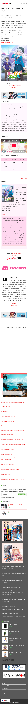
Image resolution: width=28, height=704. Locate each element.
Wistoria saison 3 (4, 472)
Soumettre (22, 494)
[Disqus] (14, 353)
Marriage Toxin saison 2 (6, 474)
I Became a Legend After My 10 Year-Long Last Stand (12, 439)
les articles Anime (16, 83)
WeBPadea (17, 702)
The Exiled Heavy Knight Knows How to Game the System (13, 444)
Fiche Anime (11, 17)
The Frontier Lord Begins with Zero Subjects (10, 419)
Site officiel (24, 178)
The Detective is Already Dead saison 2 (9, 462)
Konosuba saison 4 (5, 411)
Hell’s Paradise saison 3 (6, 459)
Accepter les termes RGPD (8, 497)
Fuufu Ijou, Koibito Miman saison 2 (8, 467)
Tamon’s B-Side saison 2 (6, 406)
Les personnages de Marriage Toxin (8, 476)
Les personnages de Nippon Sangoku (8, 457)
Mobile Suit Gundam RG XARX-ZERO (8, 434)
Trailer (3, 214)
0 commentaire (7, 15)
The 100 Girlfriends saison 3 (6, 447)
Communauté (5, 688)
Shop (3, 693)
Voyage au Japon (6, 690)
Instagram (14, 305)
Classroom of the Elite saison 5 (7, 464)
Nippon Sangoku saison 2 (6, 454)
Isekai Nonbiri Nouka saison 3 (7, 437)
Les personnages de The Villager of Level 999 (10, 469)
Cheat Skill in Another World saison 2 (8, 442)
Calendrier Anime (6, 685)
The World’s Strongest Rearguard (8, 416)
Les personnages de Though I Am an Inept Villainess (11, 414)
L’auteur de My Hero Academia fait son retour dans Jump (12, 409)
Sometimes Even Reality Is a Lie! (7, 449)
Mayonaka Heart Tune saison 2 (7, 452)
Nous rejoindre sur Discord (14, 85)
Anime (4, 17)
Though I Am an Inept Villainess (7, 421)
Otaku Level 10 (14, 87)
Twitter (14, 303)
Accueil (4, 680)
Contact (14, 700)
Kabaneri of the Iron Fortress (7, 428)
